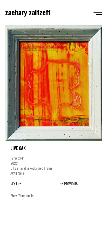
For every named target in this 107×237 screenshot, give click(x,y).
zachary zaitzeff (27, 12)
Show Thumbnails (22, 195)
